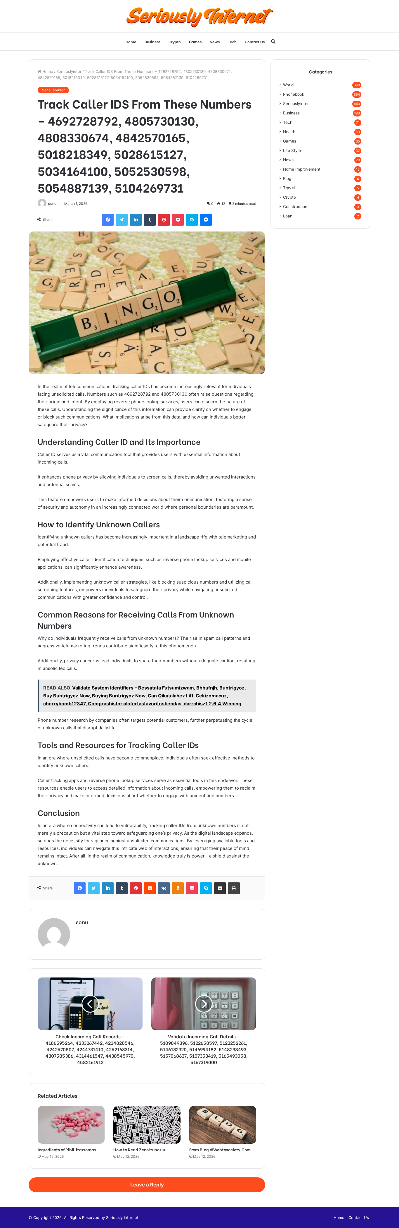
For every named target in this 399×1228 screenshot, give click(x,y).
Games (195, 41)
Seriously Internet (122, 1217)
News (215, 41)
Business (152, 41)
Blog (287, 178)
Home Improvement (301, 169)
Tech (232, 41)
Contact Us (255, 41)
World (288, 85)
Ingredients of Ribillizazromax (67, 1149)
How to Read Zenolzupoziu (139, 1149)
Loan (287, 216)
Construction (295, 206)
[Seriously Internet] (199, 16)
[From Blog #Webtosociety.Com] (222, 1125)
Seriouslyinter (68, 71)
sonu (52, 203)
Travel (289, 188)
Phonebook (293, 94)
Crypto (175, 41)
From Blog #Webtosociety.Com (220, 1149)
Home (131, 41)
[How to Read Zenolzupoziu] (146, 1125)
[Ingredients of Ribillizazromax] (71, 1125)
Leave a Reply (147, 1185)
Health (289, 131)
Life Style (292, 150)
